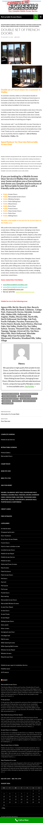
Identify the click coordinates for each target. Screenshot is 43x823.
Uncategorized (34, 26)
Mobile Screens (5, 560)
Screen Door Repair (7, 607)
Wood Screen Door (7, 657)
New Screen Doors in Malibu (10, 745)
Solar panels (4, 625)
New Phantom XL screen (8, 760)
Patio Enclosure (6, 571)
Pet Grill (3, 582)
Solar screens (5, 628)
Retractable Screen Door (10, 398)
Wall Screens (5, 639)
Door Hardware (6, 536)
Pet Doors (4, 578)
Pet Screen (4, 589)
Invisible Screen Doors (33, 24)
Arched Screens (6, 528)
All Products (5, 672)
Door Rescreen (5, 420)
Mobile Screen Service (8, 439)
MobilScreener (5, 669)
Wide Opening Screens (8, 643)
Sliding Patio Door (29, 401)
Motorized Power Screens (9, 564)
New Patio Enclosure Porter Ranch (12, 715)
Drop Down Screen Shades (9, 539)
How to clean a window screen (10, 546)
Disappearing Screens (8, 24)
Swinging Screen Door (8, 632)
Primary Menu (40, 16)
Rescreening (5, 596)
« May (3, 808)
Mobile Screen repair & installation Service (14, 665)
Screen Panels (5, 614)
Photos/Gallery (5, 452)
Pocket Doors (5, 593)
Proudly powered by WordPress (9, 816)
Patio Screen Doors (24, 396)
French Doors (21, 24)
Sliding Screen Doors (7, 621)
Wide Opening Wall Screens (9, 646)
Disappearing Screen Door (10, 393)
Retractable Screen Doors (11, 17)
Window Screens (8, 403)
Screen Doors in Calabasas (9, 730)
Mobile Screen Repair (7, 553)
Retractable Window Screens (10, 603)
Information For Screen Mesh (10, 413)
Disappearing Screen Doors (29, 393)
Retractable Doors (6, 456)
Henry (18, 37)
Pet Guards (4, 585)
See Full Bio (29, 386)
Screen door (6, 401)
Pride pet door (5, 699)
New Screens (5, 568)
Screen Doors (23, 26)
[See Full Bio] (35, 386)
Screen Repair (5, 618)
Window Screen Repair (8, 650)
